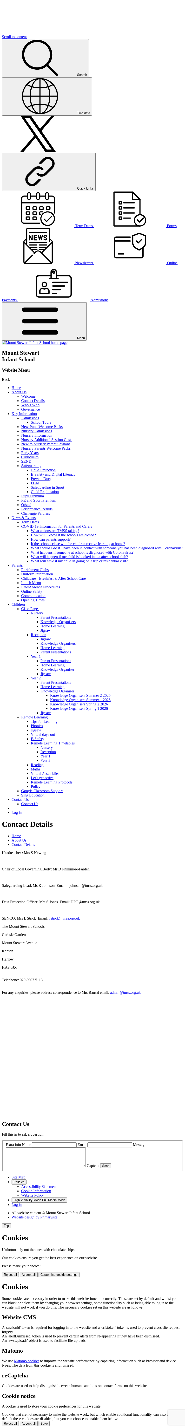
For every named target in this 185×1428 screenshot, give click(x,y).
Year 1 (36, 656)
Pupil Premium (32, 496)
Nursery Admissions (36, 431)
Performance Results (37, 509)
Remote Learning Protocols (52, 782)
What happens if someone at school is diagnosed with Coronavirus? (82, 552)
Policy (35, 786)
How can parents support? (51, 539)
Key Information (24, 414)
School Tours (41, 422)
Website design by (34, 1217)
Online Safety (31, 591)
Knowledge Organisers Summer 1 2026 (80, 700)
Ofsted (26, 505)
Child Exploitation (45, 492)
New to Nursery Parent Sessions (45, 444)
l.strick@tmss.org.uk (65, 918)
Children (18, 604)
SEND (26, 461)
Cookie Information (36, 1191)
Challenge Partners (35, 513)
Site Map (18, 1177)
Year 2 (36, 678)
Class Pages (30, 609)
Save (44, 1423)
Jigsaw (45, 630)
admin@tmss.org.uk (125, 992)
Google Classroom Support (42, 791)
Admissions (30, 418)
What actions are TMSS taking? (55, 531)
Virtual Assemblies (45, 773)
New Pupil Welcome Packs (42, 427)
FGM (35, 483)
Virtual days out (43, 734)
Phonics (37, 726)
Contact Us (20, 799)
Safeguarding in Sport (47, 487)
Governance (30, 409)
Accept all (29, 1275)
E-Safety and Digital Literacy (53, 474)
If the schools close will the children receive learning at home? (78, 544)
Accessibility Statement (39, 1187)
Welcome (28, 396)
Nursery (37, 613)
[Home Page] (34, 343)
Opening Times (33, 600)
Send (105, 1166)
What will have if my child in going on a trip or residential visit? (79, 561)
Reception (38, 635)
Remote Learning (34, 717)
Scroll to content (14, 37)
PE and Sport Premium (38, 500)
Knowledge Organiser (57, 669)
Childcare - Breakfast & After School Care (53, 578)
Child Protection (43, 470)
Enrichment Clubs (35, 570)
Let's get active (42, 778)
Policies (19, 1182)
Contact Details (33, 401)
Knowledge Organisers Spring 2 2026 (79, 704)
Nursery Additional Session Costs (46, 440)
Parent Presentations (55, 617)
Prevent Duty (41, 479)
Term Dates (30, 522)
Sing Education (33, 795)
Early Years (30, 453)
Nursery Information (36, 435)
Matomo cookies (26, 1361)
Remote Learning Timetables (53, 743)
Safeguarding (31, 466)
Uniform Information (37, 574)
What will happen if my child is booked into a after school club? (79, 557)
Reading (37, 765)
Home (16, 388)
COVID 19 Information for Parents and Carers (56, 526)
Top (6, 1226)
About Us (19, 392)
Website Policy (32, 1195)
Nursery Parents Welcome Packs (46, 448)
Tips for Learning (44, 721)
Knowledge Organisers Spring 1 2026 (79, 708)
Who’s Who (30, 405)
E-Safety (37, 739)
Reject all (10, 1275)
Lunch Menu (31, 583)
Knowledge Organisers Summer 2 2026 (80, 695)
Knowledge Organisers (58, 622)
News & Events (24, 518)
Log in (17, 812)
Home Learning (52, 626)
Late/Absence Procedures (40, 587)
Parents (17, 565)
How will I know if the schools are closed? (63, 535)
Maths (35, 769)
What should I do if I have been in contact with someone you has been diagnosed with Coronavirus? (107, 548)
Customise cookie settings (59, 1275)
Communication (33, 596)
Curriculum (30, 457)
